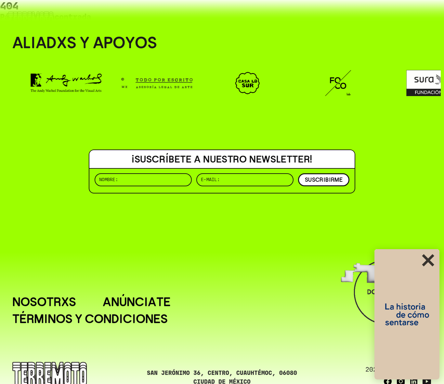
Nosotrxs (44, 302)
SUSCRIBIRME (324, 180)
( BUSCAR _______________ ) (323, 14)
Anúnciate (137, 302)
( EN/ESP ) (408, 14)
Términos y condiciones (90, 319)
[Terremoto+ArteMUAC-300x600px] (406, 314)
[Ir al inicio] (31, 18)
